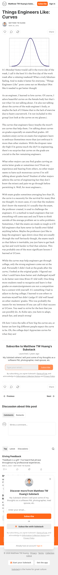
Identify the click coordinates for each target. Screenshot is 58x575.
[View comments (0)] (11, 32)
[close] (50, 479)
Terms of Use (42, 532)
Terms (41, 553)
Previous (10, 396)
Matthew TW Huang (17, 23)
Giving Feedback (11, 456)
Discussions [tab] (23, 449)
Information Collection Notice (34, 535)
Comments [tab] (8, 415)
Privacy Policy (28, 538)
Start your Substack (22, 562)
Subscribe (42, 4)
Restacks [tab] (20, 415)
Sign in (52, 4)
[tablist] (13, 415)
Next (49, 396)
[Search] (53, 448)
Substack (16, 569)
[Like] (5, 32)
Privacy (33, 553)
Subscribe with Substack (30, 526)
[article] (29, 463)
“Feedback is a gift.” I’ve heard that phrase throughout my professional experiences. (21, 461)
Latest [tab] (12, 449)
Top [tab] (5, 449)
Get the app (42, 562)
